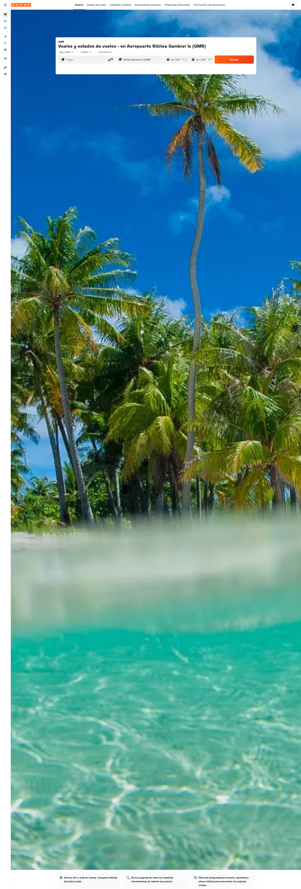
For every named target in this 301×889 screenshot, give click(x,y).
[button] (5, 4)
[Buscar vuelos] (5, 14)
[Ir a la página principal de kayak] (21, 5)
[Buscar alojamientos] (5, 21)
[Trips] (5, 58)
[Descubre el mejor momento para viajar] (5, 50)
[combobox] (66, 52)
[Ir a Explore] (5, 36)
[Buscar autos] (5, 27)
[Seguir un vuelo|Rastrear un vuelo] (5, 43)
